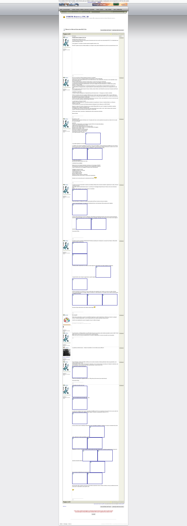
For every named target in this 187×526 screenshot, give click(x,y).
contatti (109, 9)
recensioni (92, 9)
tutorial (77, 9)
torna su (64, 506)
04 (116, 34)
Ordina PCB (119, 9)
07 (119, 34)
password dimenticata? (96, 11)
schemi (73, 9)
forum (97, 9)
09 (122, 34)
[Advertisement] (93, 24)
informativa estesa (92, 2)
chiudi (99, 2)
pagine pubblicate (66, 357)
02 (112, 34)
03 (114, 34)
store (115, 9)
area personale (66, 9)
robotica (82, 9)
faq (106, 9)
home (61, 9)
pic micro (87, 9)
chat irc (101, 9)
